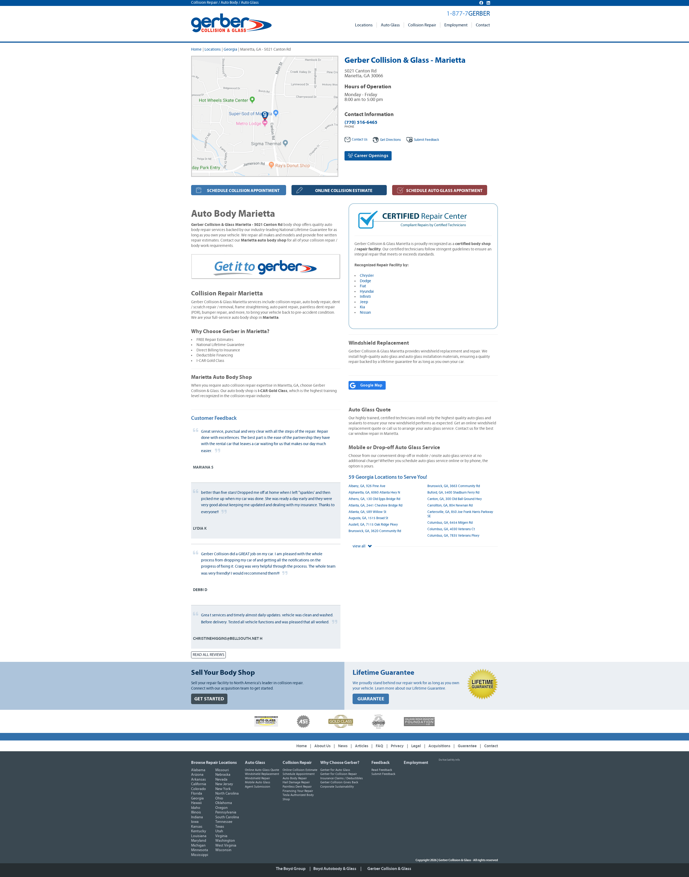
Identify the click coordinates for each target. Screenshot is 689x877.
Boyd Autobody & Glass (334, 868)
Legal (416, 746)
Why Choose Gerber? (339, 762)
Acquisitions (439, 746)
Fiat (363, 286)
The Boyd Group (290, 868)
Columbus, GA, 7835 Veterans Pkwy (453, 535)
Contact (483, 25)
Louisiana (198, 836)
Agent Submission (257, 786)
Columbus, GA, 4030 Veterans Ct (451, 529)
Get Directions (390, 140)
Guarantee (467, 746)
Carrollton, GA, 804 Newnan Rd (450, 505)
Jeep (364, 302)
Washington (225, 841)
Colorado (198, 789)
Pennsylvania (225, 812)
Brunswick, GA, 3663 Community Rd (453, 486)
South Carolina (227, 817)
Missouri (222, 770)
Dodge (365, 281)
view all (359, 546)
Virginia (221, 836)
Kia (362, 307)
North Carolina (227, 793)
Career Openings (370, 155)
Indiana (197, 817)
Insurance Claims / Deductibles (341, 778)
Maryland (198, 841)
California (198, 784)
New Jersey (224, 784)
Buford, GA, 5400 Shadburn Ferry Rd (453, 492)
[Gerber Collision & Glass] (231, 22)
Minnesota (199, 850)
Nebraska (222, 775)
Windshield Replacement (262, 773)
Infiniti (365, 297)
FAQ (379, 746)
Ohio (219, 798)
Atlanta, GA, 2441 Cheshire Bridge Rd (375, 505)
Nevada (221, 779)
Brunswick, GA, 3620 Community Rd (375, 531)
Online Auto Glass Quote (262, 769)
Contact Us (359, 139)
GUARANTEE (370, 699)
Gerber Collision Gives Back (339, 782)
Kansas (196, 827)
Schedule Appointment (299, 773)
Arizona (197, 775)
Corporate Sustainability (337, 786)
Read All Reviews (208, 655)
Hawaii (196, 803)
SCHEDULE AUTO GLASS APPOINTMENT (444, 190)
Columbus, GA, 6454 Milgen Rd (450, 523)
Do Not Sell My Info (449, 760)
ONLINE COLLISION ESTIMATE (343, 190)
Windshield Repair (257, 778)
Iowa (195, 822)
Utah (219, 831)
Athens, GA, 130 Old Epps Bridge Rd (374, 499)
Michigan (198, 845)
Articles (361, 746)
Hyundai (367, 291)
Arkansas (198, 779)
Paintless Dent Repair (297, 786)
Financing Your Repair (298, 790)
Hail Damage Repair (296, 782)
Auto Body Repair (295, 778)
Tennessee (223, 822)
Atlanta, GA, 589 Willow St (367, 512)
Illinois (196, 812)
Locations (363, 25)
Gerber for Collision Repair (338, 773)
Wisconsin (223, 850)
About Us (322, 746)
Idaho (195, 808)
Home (196, 49)
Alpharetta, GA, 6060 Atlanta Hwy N (374, 492)
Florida (196, 793)
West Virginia (225, 845)
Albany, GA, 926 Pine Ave (367, 486)
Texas (219, 827)
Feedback (426, 140)
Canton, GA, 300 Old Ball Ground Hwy (454, 499)
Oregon (221, 808)
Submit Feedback (383, 773)
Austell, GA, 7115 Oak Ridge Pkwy (373, 524)
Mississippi (199, 855)
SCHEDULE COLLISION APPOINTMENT (243, 190)
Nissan (365, 312)
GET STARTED (209, 699)
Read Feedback (381, 769)
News (342, 746)
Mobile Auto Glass (257, 782)
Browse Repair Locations (214, 762)
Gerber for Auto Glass (335, 769)
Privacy (397, 746)
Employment (455, 25)
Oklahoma (223, 803)
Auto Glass (390, 25)
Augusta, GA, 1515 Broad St (368, 518)
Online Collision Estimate (300, 769)
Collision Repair (422, 25)
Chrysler (367, 276)
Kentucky (198, 831)
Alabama (198, 770)
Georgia (230, 49)
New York (223, 789)
